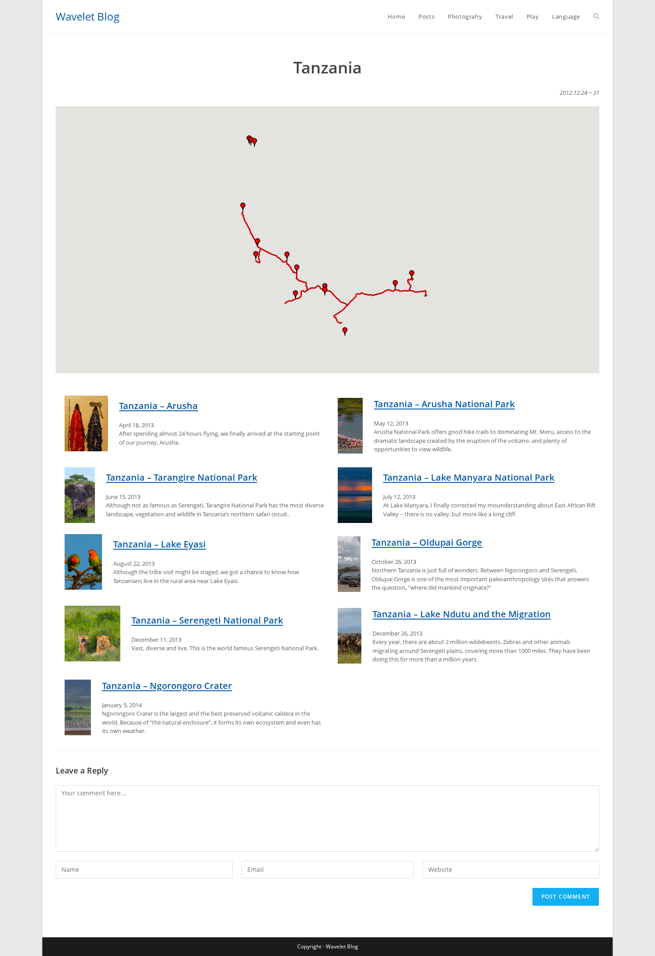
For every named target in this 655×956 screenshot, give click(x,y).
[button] (395, 284)
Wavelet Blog (87, 16)
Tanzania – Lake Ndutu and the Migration (462, 614)
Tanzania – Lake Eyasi (159, 544)
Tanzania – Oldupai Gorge (427, 542)
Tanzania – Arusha (158, 406)
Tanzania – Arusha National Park (444, 404)
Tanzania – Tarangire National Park (181, 477)
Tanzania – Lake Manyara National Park (468, 477)
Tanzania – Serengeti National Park (207, 620)
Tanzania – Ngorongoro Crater (167, 686)
